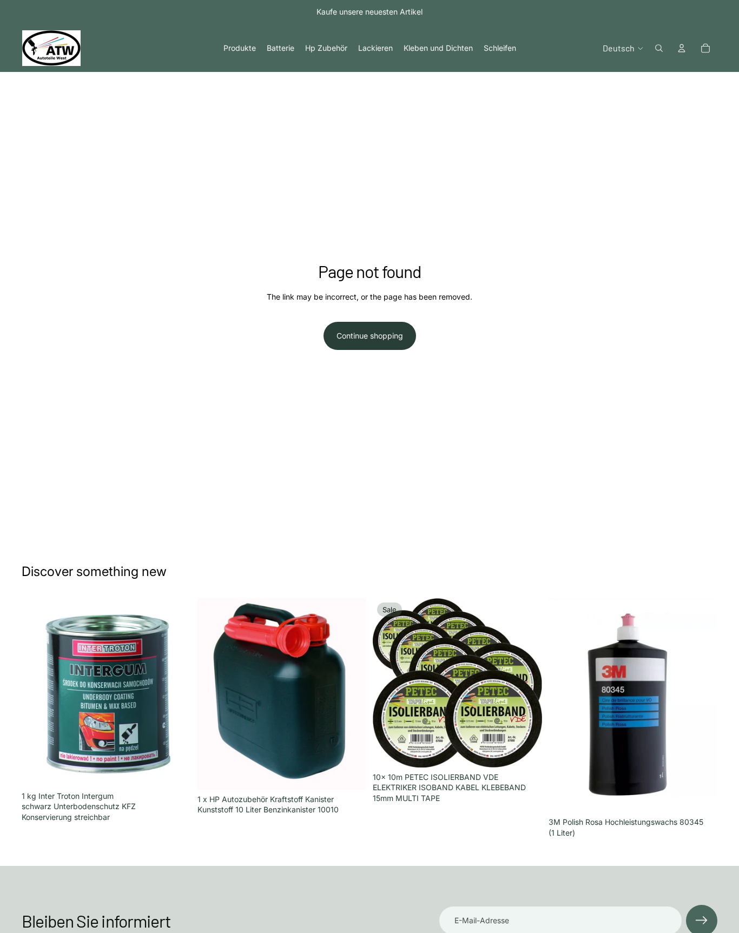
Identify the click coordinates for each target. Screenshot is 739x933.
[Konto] (682, 48)
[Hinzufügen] (174, 769)
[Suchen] (659, 48)
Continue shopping (369, 335)
